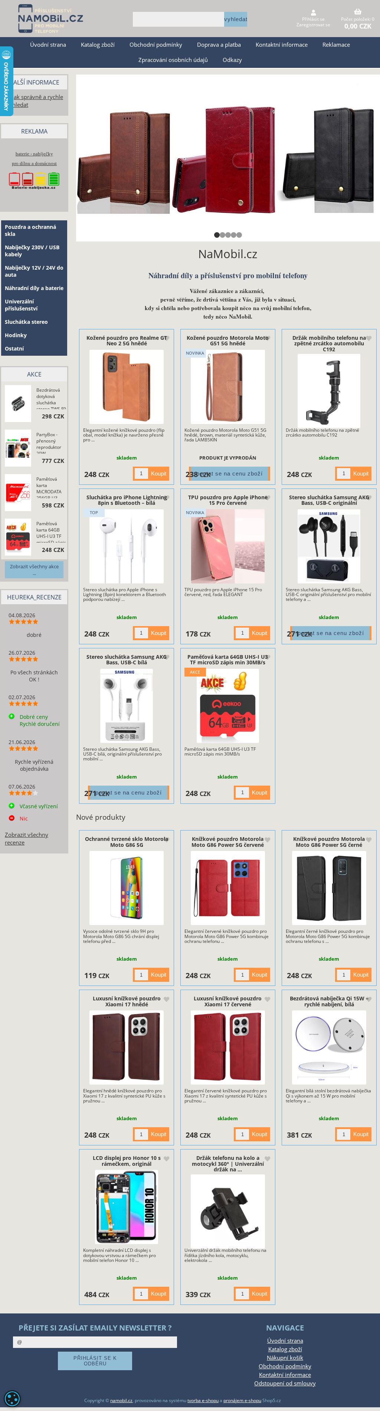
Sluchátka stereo (26, 321)
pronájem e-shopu (242, 1400)
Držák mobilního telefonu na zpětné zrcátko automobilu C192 (329, 343)
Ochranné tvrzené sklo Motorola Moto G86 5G (126, 841)
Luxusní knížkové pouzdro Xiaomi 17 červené (228, 1001)
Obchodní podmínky (156, 45)
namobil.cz (121, 1400)
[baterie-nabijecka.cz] (34, 194)
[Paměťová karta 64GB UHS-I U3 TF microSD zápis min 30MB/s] (228, 706)
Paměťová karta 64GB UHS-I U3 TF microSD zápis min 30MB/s (227, 659)
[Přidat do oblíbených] (166, 339)
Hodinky (16, 335)
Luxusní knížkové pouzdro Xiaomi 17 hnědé (127, 1001)
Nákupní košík (285, 1358)
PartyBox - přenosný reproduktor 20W (48, 442)
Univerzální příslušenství (21, 305)
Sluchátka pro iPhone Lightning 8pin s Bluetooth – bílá (126, 500)
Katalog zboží (98, 45)
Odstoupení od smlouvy (285, 1383)
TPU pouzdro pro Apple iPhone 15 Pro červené (228, 500)
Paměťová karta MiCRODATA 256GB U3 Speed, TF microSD (49, 487)
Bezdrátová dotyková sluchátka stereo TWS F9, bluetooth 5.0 (51, 398)
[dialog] (12, 1398)
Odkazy (232, 60)
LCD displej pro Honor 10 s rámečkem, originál (127, 1160)
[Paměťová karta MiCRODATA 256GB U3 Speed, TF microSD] (18, 493)
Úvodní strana (48, 45)
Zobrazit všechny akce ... (34, 569)
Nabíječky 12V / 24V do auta (34, 271)
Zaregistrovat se (313, 25)
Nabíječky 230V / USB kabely (32, 251)
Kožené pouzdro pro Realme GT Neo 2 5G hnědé (126, 340)
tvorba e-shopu (203, 1400)
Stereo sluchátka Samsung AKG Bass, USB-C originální (329, 500)
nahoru (369, 1400)
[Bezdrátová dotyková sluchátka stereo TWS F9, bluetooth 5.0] (18, 404)
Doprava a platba (219, 45)
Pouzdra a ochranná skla (30, 230)
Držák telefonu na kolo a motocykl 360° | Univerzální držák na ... (228, 1163)
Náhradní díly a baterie (34, 288)
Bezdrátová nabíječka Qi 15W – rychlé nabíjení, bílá (329, 1001)
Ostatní (14, 348)
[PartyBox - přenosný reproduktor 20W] (18, 448)
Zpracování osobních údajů (173, 60)
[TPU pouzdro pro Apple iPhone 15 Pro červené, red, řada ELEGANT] (228, 546)
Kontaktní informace (282, 45)
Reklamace (336, 45)
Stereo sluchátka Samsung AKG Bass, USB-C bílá (126, 659)
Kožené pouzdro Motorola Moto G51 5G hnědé (228, 340)
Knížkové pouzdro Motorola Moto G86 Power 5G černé (329, 841)
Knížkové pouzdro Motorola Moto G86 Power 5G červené (227, 841)
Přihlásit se (313, 19)
